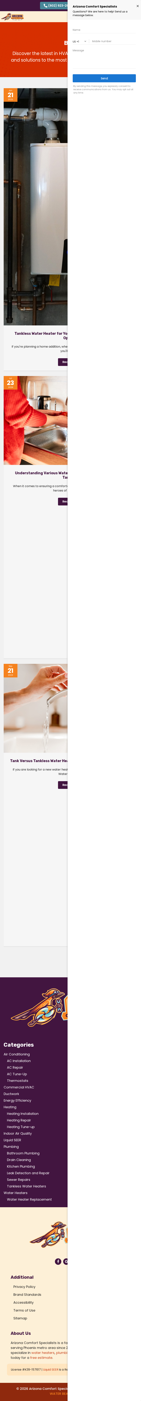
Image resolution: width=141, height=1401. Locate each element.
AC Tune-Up (17, 1074)
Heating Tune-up (21, 1127)
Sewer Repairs (18, 1179)
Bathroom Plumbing (23, 1153)
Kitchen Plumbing (21, 1166)
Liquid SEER (12, 1140)
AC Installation (19, 1061)
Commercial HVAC (19, 1087)
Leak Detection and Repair (28, 1173)
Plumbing (11, 1146)
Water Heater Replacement (29, 1199)
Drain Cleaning (19, 1160)
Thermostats (17, 1080)
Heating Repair (19, 1120)
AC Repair (15, 1067)
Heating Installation (23, 1113)
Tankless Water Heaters (26, 1186)
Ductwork (11, 1094)
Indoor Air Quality (18, 1133)
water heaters (43, 1352)
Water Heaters (16, 1193)
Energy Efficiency (17, 1100)
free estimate (41, 1357)
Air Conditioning (17, 1054)
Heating (10, 1107)
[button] (57, 5)
